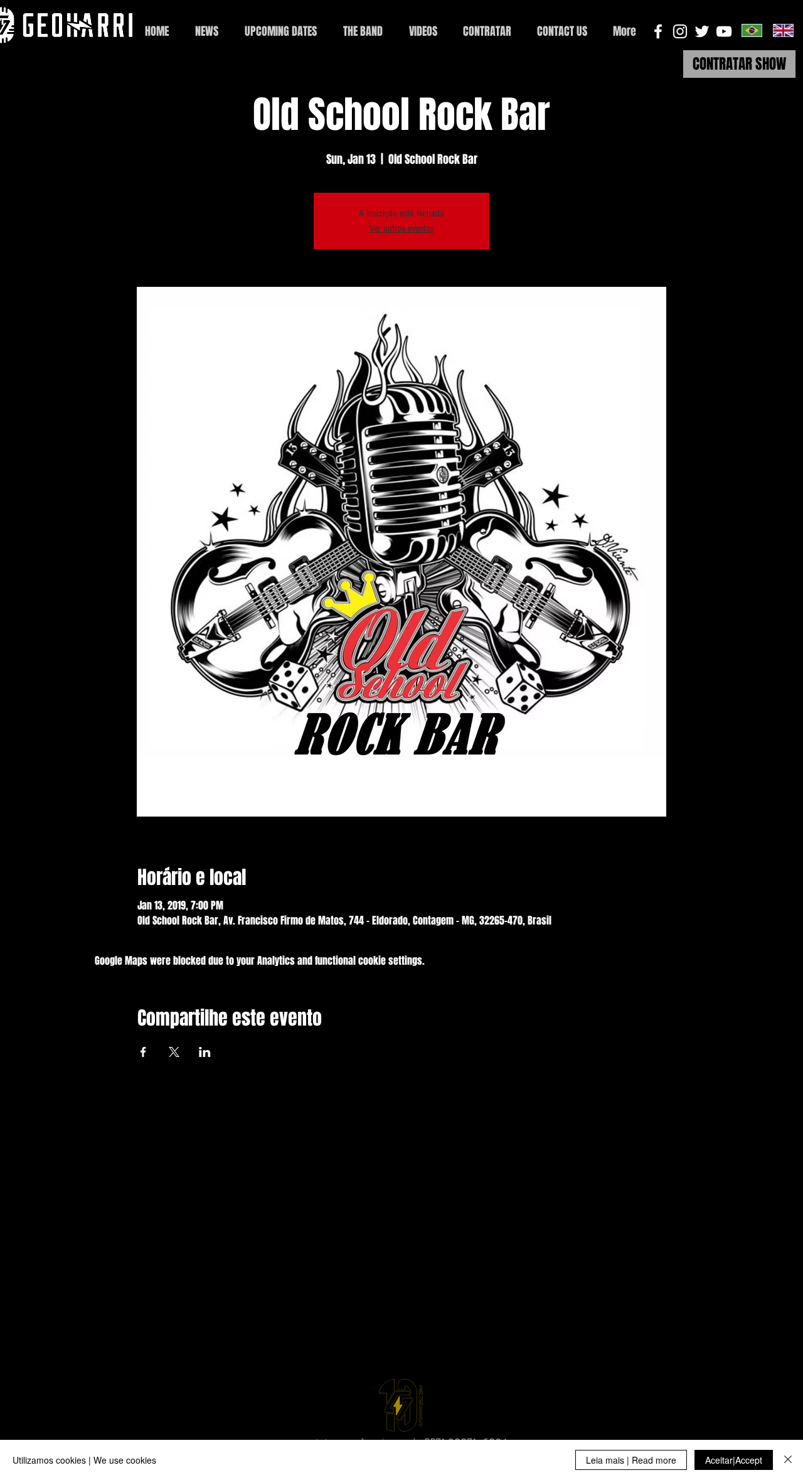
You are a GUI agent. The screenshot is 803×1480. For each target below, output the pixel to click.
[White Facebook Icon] (658, 31)
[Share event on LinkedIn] (205, 1052)
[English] (783, 30)
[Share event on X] (174, 1052)
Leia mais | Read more (631, 1460)
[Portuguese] (752, 30)
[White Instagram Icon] (680, 31)
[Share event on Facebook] (143, 1052)
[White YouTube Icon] (724, 31)
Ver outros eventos (402, 228)
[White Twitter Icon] (702, 31)
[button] (562, 31)
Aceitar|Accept (733, 1460)
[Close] (787, 1460)
